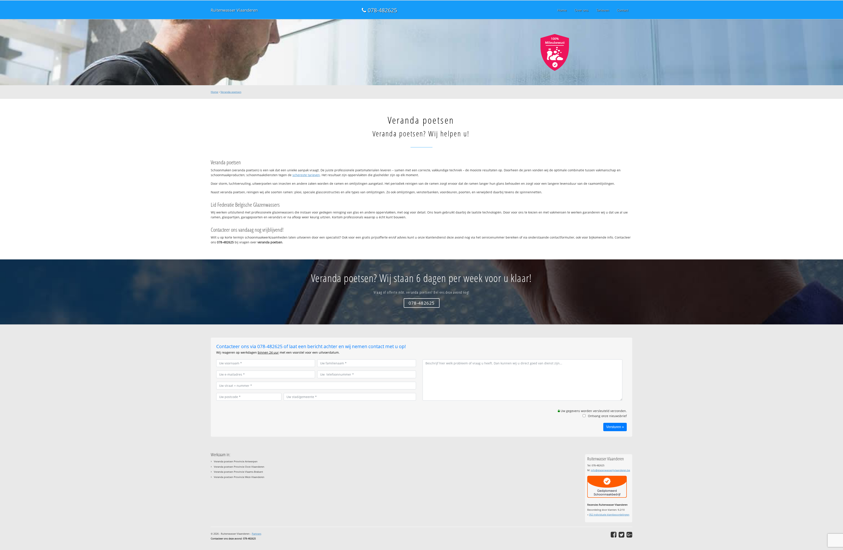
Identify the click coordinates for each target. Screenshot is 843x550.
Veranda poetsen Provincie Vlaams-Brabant (238, 471)
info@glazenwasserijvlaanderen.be (610, 470)
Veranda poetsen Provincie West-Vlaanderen (239, 477)
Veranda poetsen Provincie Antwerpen (236, 461)
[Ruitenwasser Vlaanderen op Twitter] (621, 534)
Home (214, 92)
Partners (256, 533)
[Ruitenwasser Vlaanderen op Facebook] (613, 534)
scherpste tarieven (306, 175)
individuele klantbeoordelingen (609, 514)
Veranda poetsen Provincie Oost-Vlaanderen (239, 466)
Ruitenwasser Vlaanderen (234, 10)
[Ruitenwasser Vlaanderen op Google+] (629, 534)
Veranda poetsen (230, 92)
